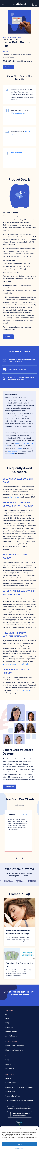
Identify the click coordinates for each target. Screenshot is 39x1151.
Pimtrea (28, 54)
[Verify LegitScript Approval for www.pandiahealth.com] (19, 1123)
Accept (19, 1144)
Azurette (6, 57)
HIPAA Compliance (12, 1083)
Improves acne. (16, 153)
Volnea (11, 57)
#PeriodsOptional (17, 113)
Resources (9, 1027)
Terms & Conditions (12, 1096)
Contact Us (9, 1068)
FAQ (7, 1060)
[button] (36, 1129)
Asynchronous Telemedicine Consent (19, 1100)
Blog (7, 1023)
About (7, 1014)
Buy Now (8, 67)
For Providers (10, 1064)
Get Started (9, 786)
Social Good (10, 1091)
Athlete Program (11, 1036)
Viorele (22, 54)
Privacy (17, 1148)
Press (7, 1018)
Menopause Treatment (14, 1050)
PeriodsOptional (11, 1031)
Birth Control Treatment (14, 1045)
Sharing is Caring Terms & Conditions (19, 1087)
